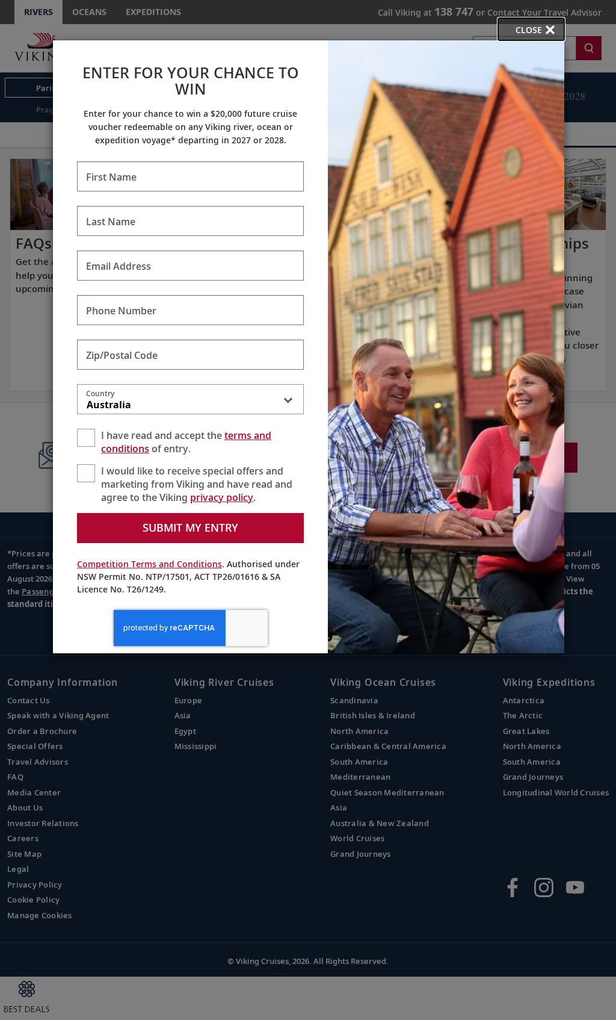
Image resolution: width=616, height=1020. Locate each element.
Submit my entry (190, 527)
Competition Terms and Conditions (149, 564)
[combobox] (190, 402)
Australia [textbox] (109, 404)
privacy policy (221, 497)
